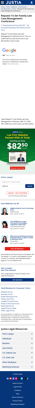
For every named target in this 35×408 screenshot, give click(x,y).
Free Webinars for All (10, 204)
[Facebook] (13, 378)
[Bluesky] (22, 378)
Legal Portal (17, 387)
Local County (22, 7)
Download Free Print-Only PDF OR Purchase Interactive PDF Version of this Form (15, 27)
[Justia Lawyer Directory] (27, 378)
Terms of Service (17, 397)
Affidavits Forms (7, 292)
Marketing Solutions (10, 367)
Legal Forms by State (8, 308)
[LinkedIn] (8, 378)
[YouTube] (10, 378)
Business (6, 343)
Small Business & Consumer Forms (15, 288)
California (14, 7)
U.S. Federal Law (9, 353)
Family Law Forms (7, 299)
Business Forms (7, 294)
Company (17, 390)
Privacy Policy (17, 401)
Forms (8, 7)
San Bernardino (6, 9)
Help (17, 394)
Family (14, 9)
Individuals (6, 338)
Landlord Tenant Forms (9, 301)
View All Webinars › (17, 249)
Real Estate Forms (7, 306)
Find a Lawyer (7, 177)
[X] (24, 378)
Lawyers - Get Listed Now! (17, 193)
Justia (3, 7)
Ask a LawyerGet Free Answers (8, 269)
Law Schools (7, 348)
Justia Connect (17, 383)
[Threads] (19, 378)
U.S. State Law (8, 357)
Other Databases (9, 362)
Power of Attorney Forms (10, 304)
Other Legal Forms (8, 311)
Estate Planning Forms (9, 297)
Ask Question (17, 280)
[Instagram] (16, 378)
